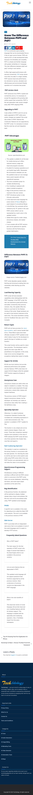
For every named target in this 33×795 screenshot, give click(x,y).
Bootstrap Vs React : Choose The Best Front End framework (15, 644)
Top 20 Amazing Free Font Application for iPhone (15, 638)
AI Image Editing (5, 742)
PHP (5, 51)
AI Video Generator (6, 750)
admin (14, 44)
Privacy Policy (5, 708)
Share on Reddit (21, 48)
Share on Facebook (6, 48)
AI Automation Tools (6, 754)
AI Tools (3, 733)
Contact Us (4, 716)
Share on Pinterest (17, 48)
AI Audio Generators (6, 737)
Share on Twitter (10, 48)
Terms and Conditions (7, 720)
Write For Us (4, 712)
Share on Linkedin (13, 48)
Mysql (18, 202)
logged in (13, 655)
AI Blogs (3, 759)
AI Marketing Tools (6, 746)
